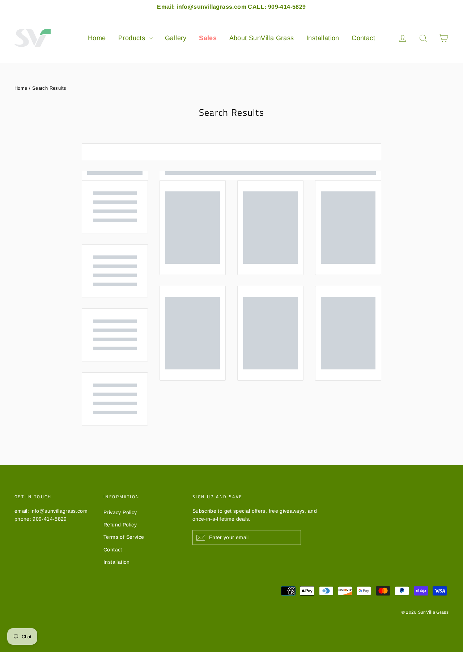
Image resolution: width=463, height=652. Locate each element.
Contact (363, 38)
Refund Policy (120, 525)
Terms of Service (123, 537)
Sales (208, 38)
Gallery (176, 38)
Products (132, 38)
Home (97, 38)
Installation (322, 38)
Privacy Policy (120, 512)
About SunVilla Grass (261, 38)
